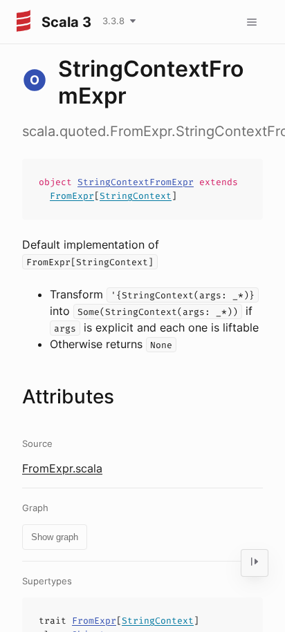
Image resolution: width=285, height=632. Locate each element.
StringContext (136, 196)
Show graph (54, 537)
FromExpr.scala (62, 468)
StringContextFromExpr (135, 182)
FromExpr (72, 196)
